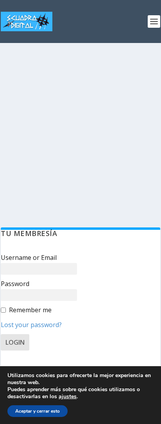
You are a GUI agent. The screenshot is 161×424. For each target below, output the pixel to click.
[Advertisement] (80, 127)
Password (15, 283)
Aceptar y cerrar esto (37, 411)
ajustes (68, 396)
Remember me (30, 310)
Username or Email (29, 257)
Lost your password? (31, 324)
